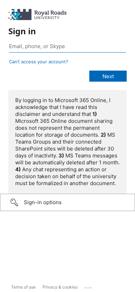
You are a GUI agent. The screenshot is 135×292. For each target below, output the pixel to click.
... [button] (88, 286)
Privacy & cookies (60, 287)
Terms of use (23, 287)
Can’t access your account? (38, 61)
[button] (67, 202)
